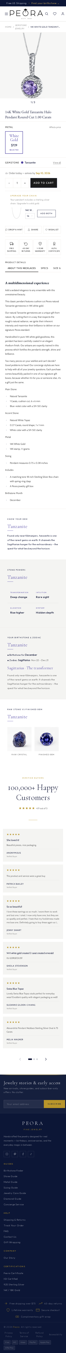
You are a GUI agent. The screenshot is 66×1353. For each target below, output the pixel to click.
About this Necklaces (22, 268)
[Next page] (46, 1059)
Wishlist (53, 229)
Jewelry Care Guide (15, 1193)
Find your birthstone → (46, 3)
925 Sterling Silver (14, 1284)
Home (8, 27)
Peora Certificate (13, 1273)
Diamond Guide (12, 1198)
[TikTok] (31, 1154)
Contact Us (10, 1236)
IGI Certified (11, 1278)
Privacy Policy (9, 1334)
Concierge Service (14, 1204)
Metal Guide (10, 1181)
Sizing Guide (11, 1187)
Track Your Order (14, 1225)
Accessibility (55, 1334)
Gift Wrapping (12, 1242)
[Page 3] (37, 1059)
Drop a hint (15, 229)
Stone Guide (10, 1176)
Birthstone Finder (13, 1170)
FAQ (6, 1231)
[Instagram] (7, 1154)
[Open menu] (6, 13)
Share (34, 229)
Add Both (46, 213)
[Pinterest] (15, 1154)
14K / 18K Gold (12, 1290)
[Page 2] (34, 1059)
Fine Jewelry (33, 1129)
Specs (44, 268)
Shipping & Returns (14, 1219)
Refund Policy (39, 1334)
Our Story (9, 1257)
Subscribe (54, 1104)
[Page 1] (30, 1059)
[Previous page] (20, 1059)
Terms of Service (24, 1334)
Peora (33, 1123)
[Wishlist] (54, 14)
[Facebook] (23, 1154)
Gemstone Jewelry (21, 27)
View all (57, 162)
